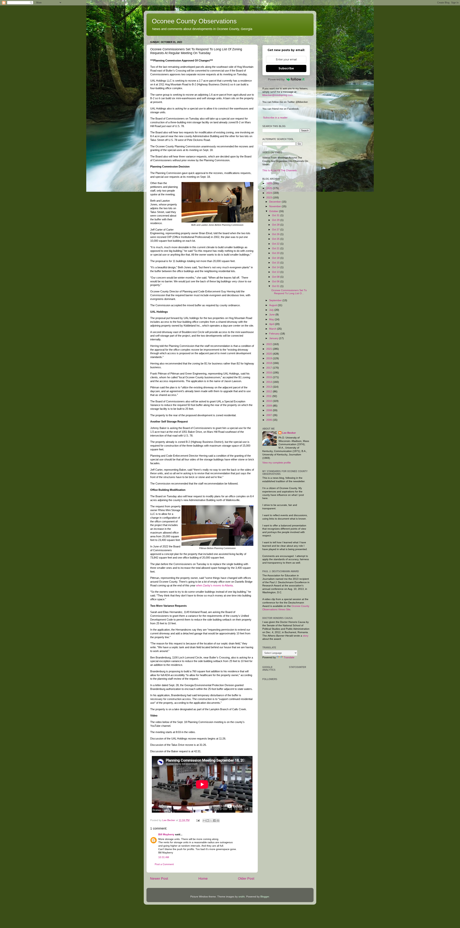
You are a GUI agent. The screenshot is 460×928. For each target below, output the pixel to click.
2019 (269, 358)
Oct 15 (276, 262)
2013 (269, 386)
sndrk (241, 896)
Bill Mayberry (166, 834)
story (305, 635)
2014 (269, 382)
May (272, 319)
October (274, 211)
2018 (269, 363)
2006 (269, 420)
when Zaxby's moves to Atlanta (214, 585)
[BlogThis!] (208, 820)
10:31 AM (163, 857)
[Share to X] (211, 820)
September (275, 300)
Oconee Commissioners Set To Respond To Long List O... (289, 292)
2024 (269, 193)
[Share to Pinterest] (218, 820)
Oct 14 (276, 267)
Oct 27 (276, 229)
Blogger (264, 896)
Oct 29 (276, 220)
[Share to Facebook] (214, 820)
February (274, 333)
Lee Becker (289, 432)
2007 (269, 415)
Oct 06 (276, 281)
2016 (269, 372)
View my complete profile (276, 462)
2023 (269, 197)
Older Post (246, 878)
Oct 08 (276, 276)
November (275, 206)
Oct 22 (276, 243)
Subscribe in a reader (275, 117)
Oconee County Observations (194, 21)
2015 (269, 377)
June (272, 314)
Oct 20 (276, 253)
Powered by (276, 79)
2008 (269, 410)
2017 (269, 367)
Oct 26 (276, 234)
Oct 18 (276, 258)
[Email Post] (197, 820)
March (273, 328)
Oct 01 (276, 286)
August (273, 305)
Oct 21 (276, 248)
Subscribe (286, 68)
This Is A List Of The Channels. (279, 170)
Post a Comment (164, 864)
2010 (269, 401)
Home (203, 878)
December (275, 201)
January (274, 338)
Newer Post (159, 878)
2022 (269, 344)
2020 (269, 353)
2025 (269, 188)
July (271, 310)
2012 (269, 391)
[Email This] (204, 820)
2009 (269, 405)
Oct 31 (276, 215)
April (272, 324)
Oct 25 (276, 239)
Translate (289, 657)
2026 (269, 183)
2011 (269, 396)
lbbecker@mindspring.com (277, 95)
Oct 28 (276, 224)
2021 (269, 349)
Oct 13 (276, 272)
